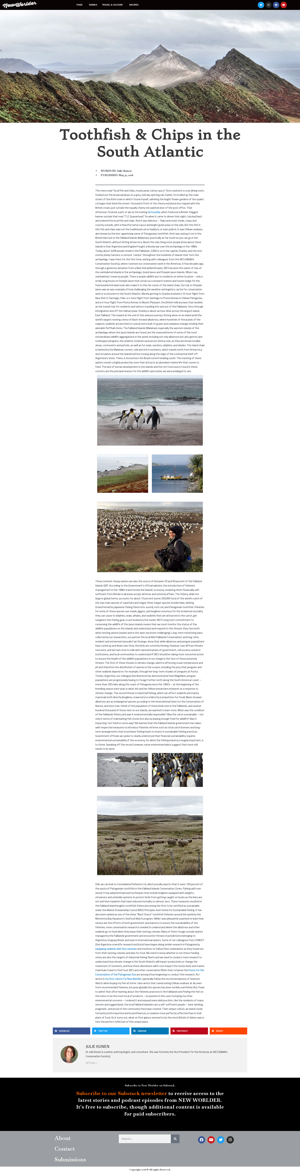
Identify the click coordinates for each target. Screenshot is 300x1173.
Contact (65, 1148)
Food (79, 5)
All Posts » (91, 1063)
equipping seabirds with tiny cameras (116, 948)
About (63, 1138)
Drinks (93, 5)
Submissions (70, 1159)
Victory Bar (154, 212)
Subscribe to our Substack (108, 1093)
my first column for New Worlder (123, 978)
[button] (71, 1031)
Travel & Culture (112, 5)
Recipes (134, 5)
